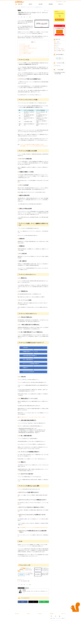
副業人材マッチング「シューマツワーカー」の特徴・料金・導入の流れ (28, 569)
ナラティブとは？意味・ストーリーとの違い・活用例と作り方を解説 (28, 574)
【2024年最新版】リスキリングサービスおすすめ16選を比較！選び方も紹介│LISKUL (34, 527)
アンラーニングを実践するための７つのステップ (26, 52)
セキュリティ (57, 45)
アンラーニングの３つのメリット (24, 49)
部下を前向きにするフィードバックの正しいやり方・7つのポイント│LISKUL (32, 417)
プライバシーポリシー (58, 618)
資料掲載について (63, 618)
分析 (55, 50)
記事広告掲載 (51, 613)
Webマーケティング (58, 43)
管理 (63, 50)
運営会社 (54, 618)
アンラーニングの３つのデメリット (24, 50)
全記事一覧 (28, 613)
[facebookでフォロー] (57, 58)
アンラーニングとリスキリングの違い (24, 45)
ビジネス (23, 579)
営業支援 (60, 50)
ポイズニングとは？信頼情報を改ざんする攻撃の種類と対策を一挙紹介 (45, 574)
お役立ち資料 (40, 613)
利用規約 (51, 618)
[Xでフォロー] (33, 602)
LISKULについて (63, 613)
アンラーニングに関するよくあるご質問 (25, 53)
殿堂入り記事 (17, 613)
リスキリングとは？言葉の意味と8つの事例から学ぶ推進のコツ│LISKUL (32, 144)
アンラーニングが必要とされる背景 (24, 46)
